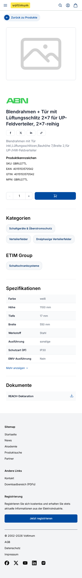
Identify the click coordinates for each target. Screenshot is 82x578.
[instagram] (43, 563)
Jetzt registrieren (41, 518)
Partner (9, 458)
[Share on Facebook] (10, 133)
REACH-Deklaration (21, 396)
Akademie (11, 446)
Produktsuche (13, 452)
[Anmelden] (67, 5)
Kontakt (9, 478)
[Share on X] (20, 133)
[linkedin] (34, 563)
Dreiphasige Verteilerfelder (54, 239)
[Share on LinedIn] (31, 133)
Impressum (11, 554)
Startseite (11, 434)
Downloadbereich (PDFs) (20, 484)
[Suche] (60, 5)
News (8, 440)
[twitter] (16, 563)
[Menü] (5, 5)
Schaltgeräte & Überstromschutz (30, 228)
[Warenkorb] (75, 5)
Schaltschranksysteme (24, 265)
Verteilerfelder (18, 239)
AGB (7, 542)
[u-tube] (25, 563)
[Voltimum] (20, 5)
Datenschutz (12, 548)
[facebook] (7, 563)
